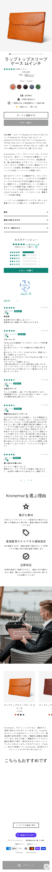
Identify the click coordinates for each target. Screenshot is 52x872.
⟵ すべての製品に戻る (26, 825)
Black (25, 87)
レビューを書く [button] (26, 270)
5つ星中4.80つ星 (32, 244)
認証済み (24, 294)
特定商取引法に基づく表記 (35, 840)
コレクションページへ (26, 633)
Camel (13, 87)
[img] (9, 307)
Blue (31, 87)
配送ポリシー (20, 844)
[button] (9, 69)
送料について (29, 75)
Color (26, 81)
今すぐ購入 (26, 122)
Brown (19, 87)
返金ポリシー (32, 844)
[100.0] (25, 285)
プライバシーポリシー (15, 840)
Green (38, 87)
